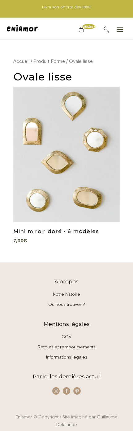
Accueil (21, 61)
